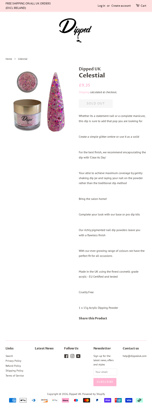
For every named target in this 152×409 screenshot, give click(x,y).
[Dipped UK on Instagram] (72, 357)
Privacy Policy (13, 360)
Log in (101, 6)
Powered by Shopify (93, 394)
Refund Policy (13, 365)
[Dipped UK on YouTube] (78, 357)
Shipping (84, 92)
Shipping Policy (14, 370)
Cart (143, 6)
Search (9, 356)
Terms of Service (15, 375)
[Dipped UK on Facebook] (66, 357)
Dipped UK (75, 394)
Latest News (44, 348)
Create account (121, 6)
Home (9, 59)
